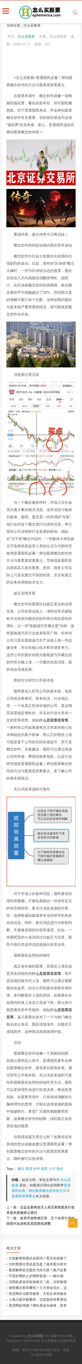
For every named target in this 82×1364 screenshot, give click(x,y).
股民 (44, 1169)
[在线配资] (50, 12)
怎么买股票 (32, 25)
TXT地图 (50, 1336)
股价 (59, 1169)
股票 (29, 1169)
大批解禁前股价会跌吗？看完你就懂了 (38, 1258)
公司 (52, 1169)
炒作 (36, 1169)
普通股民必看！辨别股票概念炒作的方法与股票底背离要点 (41, 1190)
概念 (21, 1169)
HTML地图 (65, 1336)
